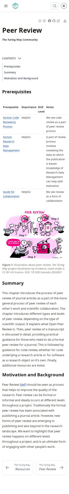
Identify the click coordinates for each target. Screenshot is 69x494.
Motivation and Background (21, 78)
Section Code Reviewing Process (11, 122)
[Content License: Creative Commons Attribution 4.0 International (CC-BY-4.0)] (42, 20)
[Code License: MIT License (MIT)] (49, 20)
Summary (10, 72)
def (23, 385)
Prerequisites (12, 66)
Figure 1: (7, 265)
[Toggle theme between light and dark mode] (64, 6)
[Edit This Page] (58, 21)
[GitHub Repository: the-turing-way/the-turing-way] (54, 20)
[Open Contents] (19, 58)
